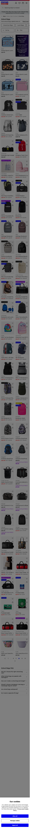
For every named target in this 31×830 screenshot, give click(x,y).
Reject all (15, 825)
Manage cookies (15, 820)
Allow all (15, 816)
